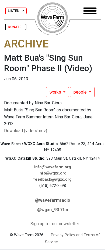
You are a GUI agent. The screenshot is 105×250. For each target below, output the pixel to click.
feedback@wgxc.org (52, 179)
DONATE (16, 27)
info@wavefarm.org (52, 167)
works (56, 92)
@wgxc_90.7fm (52, 209)
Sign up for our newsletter (54, 223)
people (81, 92)
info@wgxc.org (52, 173)
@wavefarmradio (52, 200)
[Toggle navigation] (90, 11)
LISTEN (15, 11)
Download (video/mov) (25, 130)
